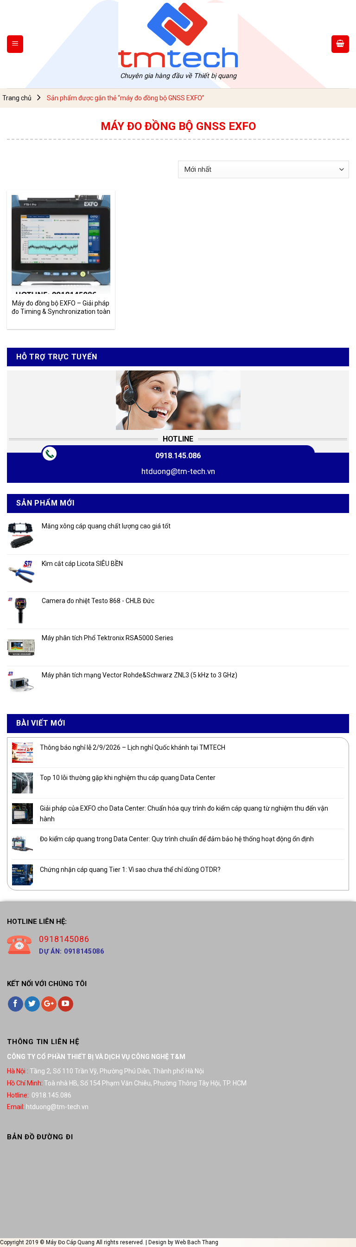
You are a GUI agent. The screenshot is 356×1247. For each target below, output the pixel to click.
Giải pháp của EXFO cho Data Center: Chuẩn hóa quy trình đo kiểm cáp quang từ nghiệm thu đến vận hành (184, 813)
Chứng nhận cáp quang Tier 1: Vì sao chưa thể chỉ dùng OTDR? (130, 869)
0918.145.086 (178, 455)
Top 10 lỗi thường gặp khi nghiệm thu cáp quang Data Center (128, 777)
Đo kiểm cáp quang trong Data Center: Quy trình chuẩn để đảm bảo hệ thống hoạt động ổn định (177, 839)
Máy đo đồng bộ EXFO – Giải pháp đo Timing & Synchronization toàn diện (61, 307)
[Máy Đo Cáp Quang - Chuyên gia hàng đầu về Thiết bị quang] (178, 35)
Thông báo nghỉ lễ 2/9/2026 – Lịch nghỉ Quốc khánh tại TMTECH (132, 747)
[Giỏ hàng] (340, 44)
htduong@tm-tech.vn (178, 471)
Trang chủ (17, 98)
